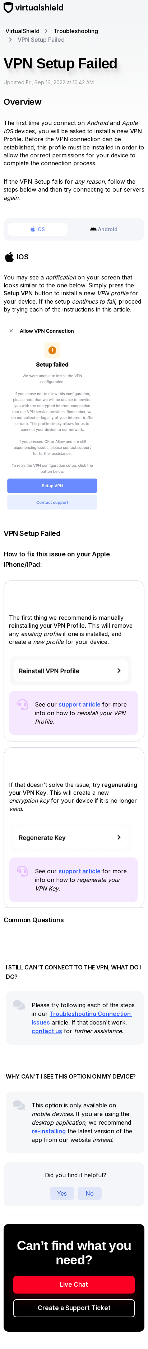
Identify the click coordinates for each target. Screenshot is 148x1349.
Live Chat (74, 1284)
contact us (47, 1031)
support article (80, 704)
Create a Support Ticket (74, 1308)
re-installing (49, 1131)
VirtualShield (22, 31)
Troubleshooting (76, 31)
